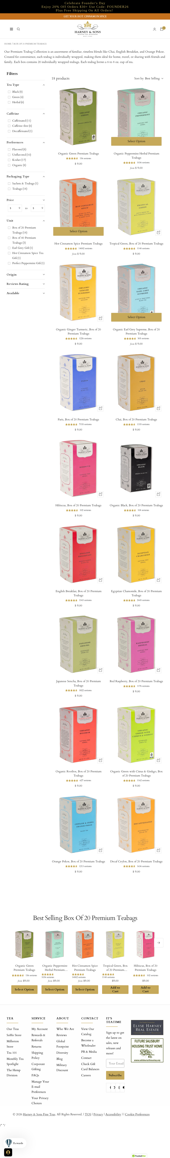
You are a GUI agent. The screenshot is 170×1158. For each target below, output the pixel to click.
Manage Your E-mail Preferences (40, 1087)
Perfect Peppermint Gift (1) (28, 263)
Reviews (61, 1035)
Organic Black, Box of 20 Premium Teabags (136, 505)
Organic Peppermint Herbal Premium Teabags (136, 156)
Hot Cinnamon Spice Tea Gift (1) (27, 255)
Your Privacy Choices (40, 1100)
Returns (36, 1047)
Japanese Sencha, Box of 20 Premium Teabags (78, 683)
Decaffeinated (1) (22, 131)
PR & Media (89, 1052)
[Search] (18, 29)
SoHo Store (14, 1035)
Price (10, 200)
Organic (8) (19, 165)
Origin (12, 275)
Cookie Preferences (137, 1114)
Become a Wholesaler (88, 1043)
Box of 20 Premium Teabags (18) (24, 230)
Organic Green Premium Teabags (78, 153)
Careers (86, 1075)
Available (13, 293)
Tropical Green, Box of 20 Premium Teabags (136, 243)
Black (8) (17, 92)
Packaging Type (18, 176)
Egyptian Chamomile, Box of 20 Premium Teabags (136, 593)
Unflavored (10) (21, 155)
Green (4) (17, 97)
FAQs (35, 1075)
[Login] (154, 29)
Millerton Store (13, 1044)
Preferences (15, 142)
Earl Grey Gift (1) (22, 248)
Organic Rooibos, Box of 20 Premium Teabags (78, 774)
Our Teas (13, 1029)
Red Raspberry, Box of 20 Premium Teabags (136, 681)
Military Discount (62, 1067)
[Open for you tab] (8, 1152)
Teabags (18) (19, 189)
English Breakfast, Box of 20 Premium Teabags (78, 593)
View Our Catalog (87, 1031)
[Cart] (161, 29)
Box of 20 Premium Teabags (30, 43)
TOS (88, 1114)
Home (7, 43)
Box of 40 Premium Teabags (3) (24, 240)
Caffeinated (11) (21, 121)
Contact (86, 1058)
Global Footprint (62, 1044)
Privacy (98, 1114)
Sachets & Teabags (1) (25, 183)
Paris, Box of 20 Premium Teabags (78, 419)
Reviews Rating (18, 284)
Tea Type (13, 85)
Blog (59, 1059)
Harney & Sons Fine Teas (39, 1114)
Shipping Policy (37, 1055)
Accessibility (113, 1114)
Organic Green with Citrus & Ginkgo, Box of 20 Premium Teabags (136, 774)
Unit (10, 221)
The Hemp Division (14, 1072)
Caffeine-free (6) (22, 126)
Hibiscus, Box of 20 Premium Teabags (78, 505)
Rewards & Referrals (38, 1037)
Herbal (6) (18, 102)
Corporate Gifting (38, 1066)
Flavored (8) (19, 149)
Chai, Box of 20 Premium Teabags (136, 419)
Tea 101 (12, 1053)
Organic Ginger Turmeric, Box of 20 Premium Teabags (78, 332)
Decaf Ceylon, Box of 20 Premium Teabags (136, 861)
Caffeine (13, 114)
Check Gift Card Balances (90, 1066)
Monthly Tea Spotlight (15, 1061)
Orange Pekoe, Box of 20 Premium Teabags (78, 861)
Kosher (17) (19, 160)
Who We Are (65, 1029)
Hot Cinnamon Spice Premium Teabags (78, 243)
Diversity (62, 1053)
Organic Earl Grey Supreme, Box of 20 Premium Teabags (136, 332)
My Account (40, 1029)
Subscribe (115, 1075)
